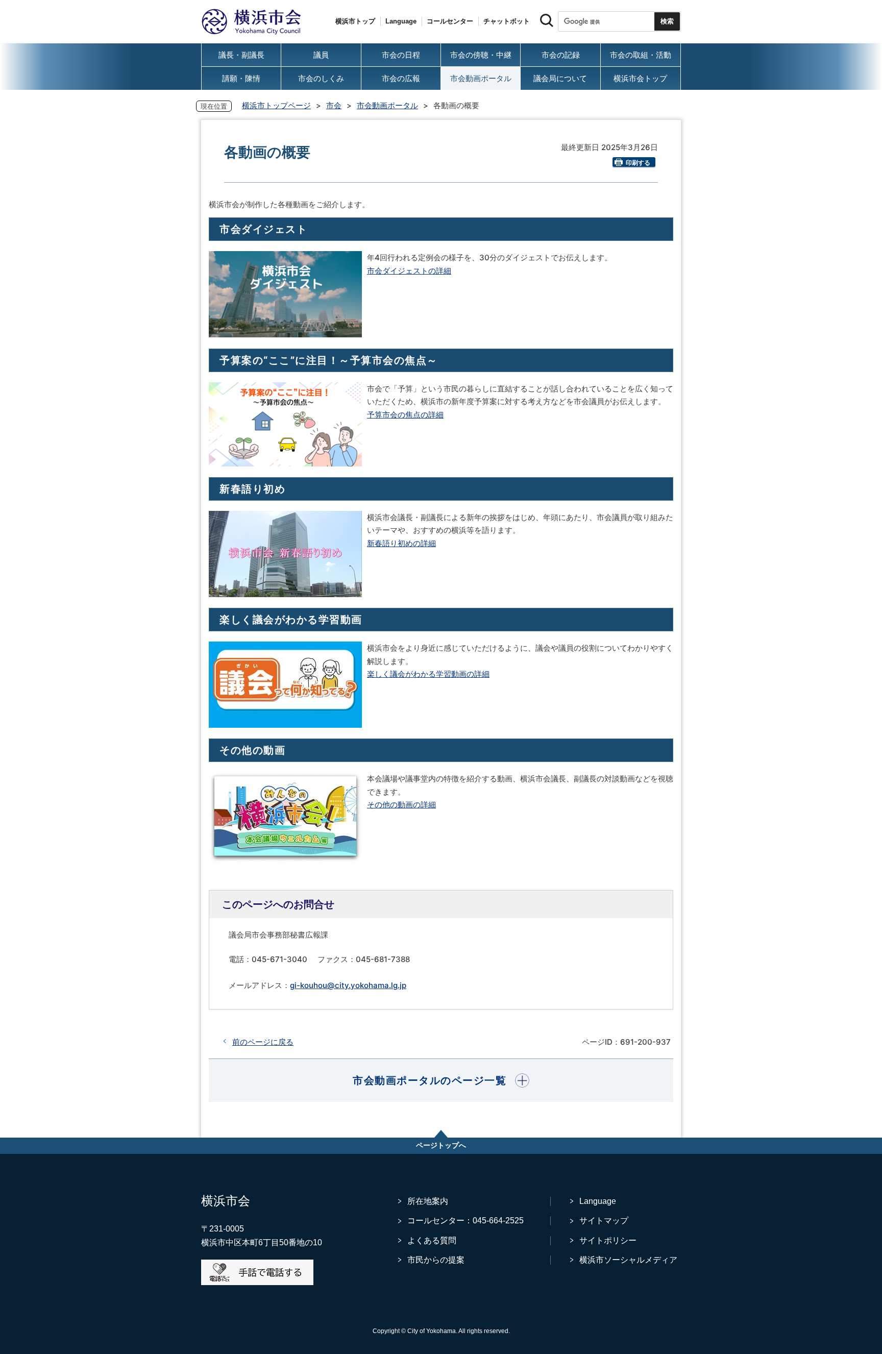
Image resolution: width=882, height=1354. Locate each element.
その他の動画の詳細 (401, 804)
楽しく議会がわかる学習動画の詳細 (428, 674)
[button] (441, 1080)
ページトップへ (441, 1145)
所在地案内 (427, 1201)
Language (597, 1201)
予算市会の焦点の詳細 (405, 415)
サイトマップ (603, 1220)
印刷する (638, 162)
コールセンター (450, 21)
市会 (333, 105)
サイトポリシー (607, 1240)
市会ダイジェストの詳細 (409, 271)
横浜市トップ (355, 21)
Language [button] (400, 21)
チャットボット (506, 21)
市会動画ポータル (387, 105)
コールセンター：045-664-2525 (465, 1220)
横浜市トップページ (276, 105)
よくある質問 (431, 1240)
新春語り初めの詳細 (401, 543)
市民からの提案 (435, 1259)
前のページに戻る (262, 1042)
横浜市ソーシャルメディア (628, 1259)
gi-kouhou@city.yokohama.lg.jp (348, 985)
